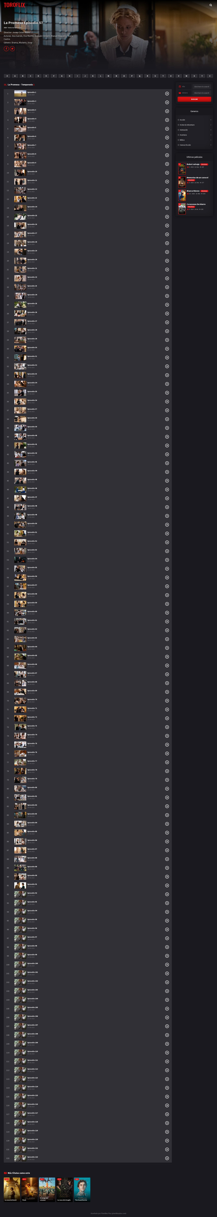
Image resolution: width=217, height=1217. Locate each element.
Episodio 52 (32, 541)
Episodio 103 (33, 990)
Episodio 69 (32, 690)
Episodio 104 (33, 998)
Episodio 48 (32, 506)
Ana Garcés (17, 35)
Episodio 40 (32, 435)
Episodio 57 (32, 585)
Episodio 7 (32, 145)
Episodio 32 (32, 365)
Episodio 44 (32, 470)
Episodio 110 (33, 1051)
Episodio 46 (32, 488)
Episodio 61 (32, 620)
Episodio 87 (32, 849)
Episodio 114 (33, 1086)
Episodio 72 (32, 717)
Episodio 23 (32, 286)
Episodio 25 (32, 303)
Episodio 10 (32, 171)
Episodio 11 (32, 180)
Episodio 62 (32, 629)
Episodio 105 (33, 1007)
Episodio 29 (32, 338)
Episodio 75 (32, 743)
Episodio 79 (32, 778)
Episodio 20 (32, 259)
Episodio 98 (32, 946)
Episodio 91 (32, 884)
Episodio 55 (32, 567)
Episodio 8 (32, 154)
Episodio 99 (32, 954)
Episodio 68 (32, 682)
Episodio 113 (33, 1078)
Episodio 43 (32, 462)
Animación (184, 130)
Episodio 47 (32, 497)
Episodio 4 (32, 119)
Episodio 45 (32, 479)
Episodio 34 (32, 382)
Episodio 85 (32, 831)
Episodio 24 (32, 295)
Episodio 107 (33, 1025)
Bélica (182, 140)
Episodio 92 (32, 893)
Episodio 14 (32, 207)
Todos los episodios (15, 28)
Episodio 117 (33, 1113)
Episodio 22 (32, 277)
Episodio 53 (32, 550)
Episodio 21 (32, 268)
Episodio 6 (32, 136)
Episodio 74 (32, 734)
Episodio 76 (32, 752)
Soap (30, 42)
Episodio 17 (32, 233)
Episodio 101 (33, 972)
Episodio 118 (33, 1122)
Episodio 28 (32, 330)
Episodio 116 (33, 1104)
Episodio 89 (32, 866)
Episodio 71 (32, 708)
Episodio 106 (33, 1016)
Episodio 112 (33, 1069)
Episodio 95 (32, 919)
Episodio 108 (33, 1034)
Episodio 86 (32, 840)
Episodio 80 (32, 787)
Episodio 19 (32, 251)
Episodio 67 (32, 673)
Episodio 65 (32, 655)
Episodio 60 (32, 611)
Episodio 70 (32, 699)
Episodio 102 (33, 981)
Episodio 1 (32, 92)
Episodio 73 (32, 726)
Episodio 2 (32, 101)
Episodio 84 (32, 822)
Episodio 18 (32, 242)
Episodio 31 (32, 356)
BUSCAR (194, 99)
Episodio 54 (32, 558)
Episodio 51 (32, 532)
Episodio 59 (32, 602)
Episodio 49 (32, 514)
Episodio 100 (33, 963)
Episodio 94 (32, 910)
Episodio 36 (32, 400)
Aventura (183, 135)
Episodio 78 (32, 770)
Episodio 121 (33, 1148)
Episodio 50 (32, 523)
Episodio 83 (32, 814)
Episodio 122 (33, 1157)
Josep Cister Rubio (21, 32)
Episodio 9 (32, 163)
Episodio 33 (32, 374)
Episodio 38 (32, 418)
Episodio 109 (33, 1042)
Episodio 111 (33, 1060)
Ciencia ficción (185, 145)
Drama (15, 42)
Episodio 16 (32, 224)
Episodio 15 (32, 215)
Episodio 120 (33, 1139)
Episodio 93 (32, 902)
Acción (182, 120)
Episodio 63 (32, 638)
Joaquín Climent (42, 35)
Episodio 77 (32, 761)
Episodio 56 (32, 576)
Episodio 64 (32, 646)
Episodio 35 (32, 391)
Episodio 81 (32, 796)
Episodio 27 (32, 321)
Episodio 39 (32, 426)
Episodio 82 (32, 805)
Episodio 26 (32, 312)
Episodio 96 (32, 928)
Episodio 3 (32, 110)
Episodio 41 (32, 444)
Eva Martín (28, 35)
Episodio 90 (32, 875)
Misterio (23, 42)
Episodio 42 (32, 453)
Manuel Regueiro (59, 35)
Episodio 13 (32, 198)
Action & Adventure (187, 125)
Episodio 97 (32, 937)
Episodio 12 (32, 189)
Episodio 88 (32, 858)
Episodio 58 (32, 594)
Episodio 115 (33, 1095)
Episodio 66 (32, 664)
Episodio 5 (32, 127)
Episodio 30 (32, 347)
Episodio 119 (33, 1130)
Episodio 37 (32, 409)
